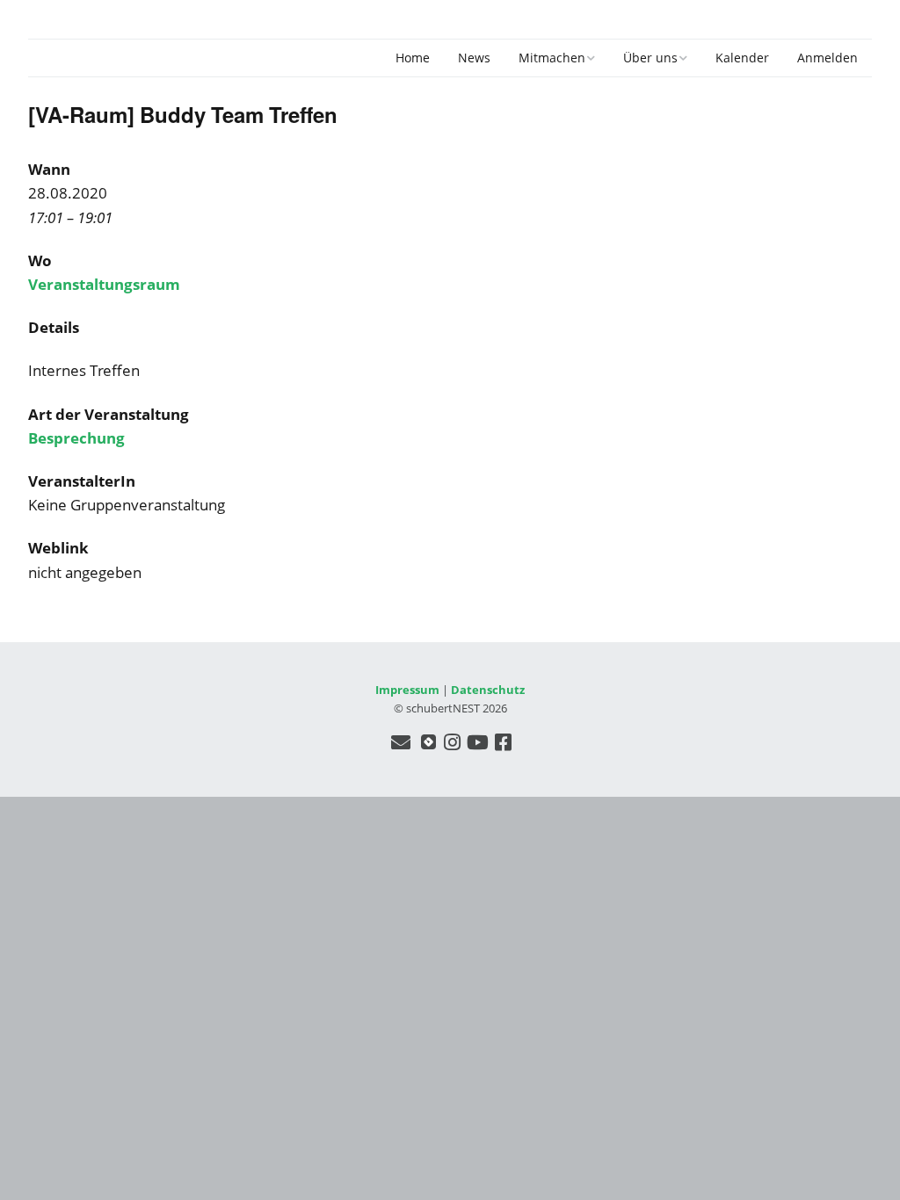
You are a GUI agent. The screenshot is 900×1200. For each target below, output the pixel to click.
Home (413, 57)
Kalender (742, 57)
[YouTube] (478, 742)
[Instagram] (452, 742)
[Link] (429, 742)
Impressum (407, 690)
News (474, 57)
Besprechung (76, 438)
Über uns (650, 57)
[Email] (401, 742)
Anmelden (827, 57)
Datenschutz (488, 690)
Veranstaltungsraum (104, 284)
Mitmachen (552, 57)
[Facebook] (503, 742)
